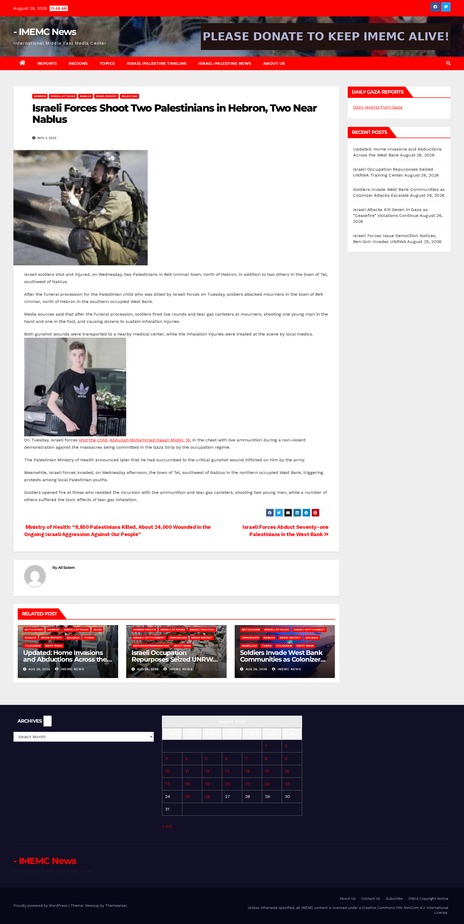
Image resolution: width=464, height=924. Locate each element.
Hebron (40, 96)
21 (247, 783)
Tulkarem (33, 645)
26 (207, 796)
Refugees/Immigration (151, 645)
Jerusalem (178, 637)
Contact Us (370, 899)
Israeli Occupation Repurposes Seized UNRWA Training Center (174, 659)
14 (247, 771)
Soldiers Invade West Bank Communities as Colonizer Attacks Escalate (281, 659)
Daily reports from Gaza (378, 107)
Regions (78, 63)
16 (287, 771)
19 (207, 783)
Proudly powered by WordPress (41, 906)
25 (187, 796)
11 (187, 771)
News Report (106, 96)
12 (207, 771)
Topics (107, 63)
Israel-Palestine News (224, 63)
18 (187, 783)
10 (167, 771)
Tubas (89, 637)
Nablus (85, 96)
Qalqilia (73, 637)
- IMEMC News (44, 31)
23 (287, 783)
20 (227, 783)
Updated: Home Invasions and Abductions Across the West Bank (65, 659)
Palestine (129, 96)
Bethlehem (34, 629)
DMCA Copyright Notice (428, 899)
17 (167, 783)
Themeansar (115, 906)
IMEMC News (72, 669)
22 (267, 783)
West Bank (53, 645)
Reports (47, 63)
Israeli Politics (202, 629)
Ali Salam (66, 567)
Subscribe (394, 899)
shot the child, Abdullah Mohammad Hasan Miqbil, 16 (134, 440)
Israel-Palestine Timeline (157, 63)
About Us (274, 63)
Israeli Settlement (149, 637)
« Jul (167, 826)
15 (267, 771)
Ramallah (249, 645)
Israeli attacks (62, 96)
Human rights (144, 629)
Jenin (97, 629)
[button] (448, 63)
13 (227, 771)
